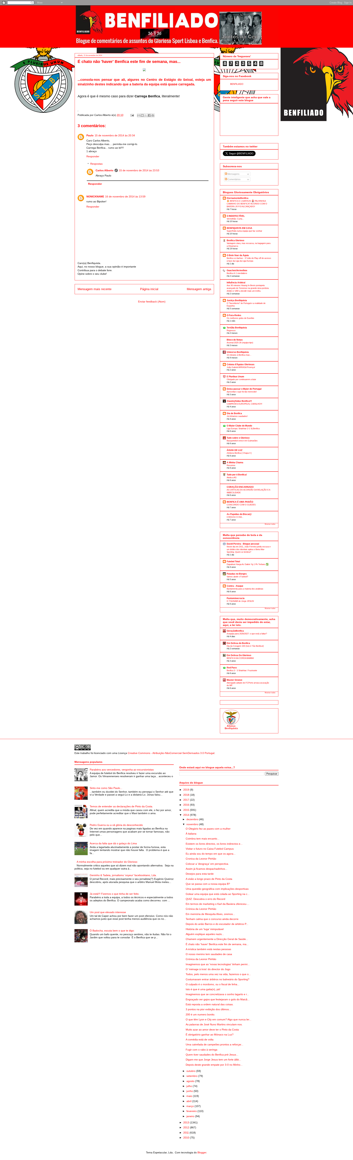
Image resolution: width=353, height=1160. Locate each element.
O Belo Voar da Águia (238, 255)
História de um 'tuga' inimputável (205, 929)
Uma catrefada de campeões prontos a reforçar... (214, 1044)
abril (189, 1101)
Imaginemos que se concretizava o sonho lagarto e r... (217, 994)
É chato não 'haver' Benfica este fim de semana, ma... (217, 944)
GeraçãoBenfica (235, 631)
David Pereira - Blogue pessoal (243, 544)
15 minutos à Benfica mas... (239, 355)
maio (189, 1096)
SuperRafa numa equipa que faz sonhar (244, 231)
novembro (192, 824)
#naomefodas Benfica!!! (239, 401)
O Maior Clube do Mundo (239, 425)
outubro (191, 1070)
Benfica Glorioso (235, 240)
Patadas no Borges (237, 574)
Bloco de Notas (235, 340)
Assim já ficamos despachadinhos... (206, 868)
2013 (186, 1122)
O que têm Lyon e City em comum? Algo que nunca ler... (218, 1019)
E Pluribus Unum (235, 376)
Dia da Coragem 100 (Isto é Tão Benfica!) (245, 646)
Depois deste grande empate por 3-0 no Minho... (214, 1064)
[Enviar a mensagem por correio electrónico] (132, 115)
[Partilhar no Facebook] (149, 115)
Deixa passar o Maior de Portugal (244, 389)
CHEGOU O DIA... (235, 517)
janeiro (190, 1116)
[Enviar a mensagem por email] (139, 115)
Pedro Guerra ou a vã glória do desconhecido (116, 824)
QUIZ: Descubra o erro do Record (205, 898)
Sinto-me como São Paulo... (106, 788)
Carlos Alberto (104, 170)
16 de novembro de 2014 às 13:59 (125, 196)
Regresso (231, 330)
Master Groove (234, 680)
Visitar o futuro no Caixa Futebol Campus (210, 848)
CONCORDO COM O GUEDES (241, 505)
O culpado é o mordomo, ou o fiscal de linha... (212, 984)
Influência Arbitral (236, 282)
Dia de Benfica (234, 413)
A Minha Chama (235, 462)
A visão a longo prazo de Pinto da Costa (209, 878)
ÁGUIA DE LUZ (234, 450)
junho (190, 1091)
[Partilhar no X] (146, 115)
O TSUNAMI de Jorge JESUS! (240, 601)
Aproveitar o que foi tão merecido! (242, 392)
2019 (186, 789)
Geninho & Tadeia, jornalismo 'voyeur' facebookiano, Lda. (123, 875)
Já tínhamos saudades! (237, 416)
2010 (186, 1137)
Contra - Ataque (235, 586)
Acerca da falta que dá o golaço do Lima (113, 843)
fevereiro (191, 1111)
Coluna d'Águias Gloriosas (240, 364)
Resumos (231, 465)
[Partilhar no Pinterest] (153, 115)
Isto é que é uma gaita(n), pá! (203, 989)
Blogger (201, 1152)
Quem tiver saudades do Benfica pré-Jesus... (212, 1054)
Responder (92, 156)
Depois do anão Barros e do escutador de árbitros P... (217, 923)
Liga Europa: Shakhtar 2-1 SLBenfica (243, 428)
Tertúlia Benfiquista (237, 327)
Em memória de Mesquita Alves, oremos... (210, 914)
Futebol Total (233, 561)
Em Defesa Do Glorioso (239, 655)
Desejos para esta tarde (200, 873)
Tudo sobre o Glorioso (238, 438)
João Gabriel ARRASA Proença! (241, 367)
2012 (186, 1127)
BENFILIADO (236, 84)
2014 (186, 814)
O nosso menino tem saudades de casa (209, 954)
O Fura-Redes (234, 315)
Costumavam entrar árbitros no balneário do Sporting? (217, 979)
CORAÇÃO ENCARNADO (240, 487)
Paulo (90, 135)
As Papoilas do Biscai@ (239, 514)
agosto (190, 1081)
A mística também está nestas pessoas (208, 949)
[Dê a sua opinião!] (142, 115)
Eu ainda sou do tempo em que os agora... (211, 853)
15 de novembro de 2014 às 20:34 (115, 135)
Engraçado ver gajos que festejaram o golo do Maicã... (217, 999)
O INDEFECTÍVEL (236, 216)
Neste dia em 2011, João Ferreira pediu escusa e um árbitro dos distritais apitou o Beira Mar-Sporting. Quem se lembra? (249, 549)
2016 (186, 804)
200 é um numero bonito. (200, 1014)
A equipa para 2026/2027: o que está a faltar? (247, 634)
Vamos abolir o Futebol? (237, 576)
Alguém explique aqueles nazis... (205, 934)
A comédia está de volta (199, 1039)
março (190, 1106)
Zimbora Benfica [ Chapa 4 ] (239, 453)
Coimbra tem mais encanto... (202, 838)
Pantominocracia (236, 598)
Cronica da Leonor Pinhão (201, 858)
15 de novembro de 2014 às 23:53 (139, 170)
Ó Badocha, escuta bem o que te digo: (112, 930)
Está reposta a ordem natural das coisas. (209, 1004)
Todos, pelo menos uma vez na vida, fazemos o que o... (218, 974)
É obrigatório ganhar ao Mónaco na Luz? (209, 1034)
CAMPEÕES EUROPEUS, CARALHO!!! (244, 404)
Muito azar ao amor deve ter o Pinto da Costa (212, 1029)
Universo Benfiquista (238, 352)
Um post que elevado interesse (108, 912)
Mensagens (233, 174)
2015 (186, 809)
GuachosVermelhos (237, 270)
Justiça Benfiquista (237, 300)
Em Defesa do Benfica (238, 643)
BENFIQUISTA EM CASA (239, 228)
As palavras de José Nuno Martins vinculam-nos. (214, 1024)
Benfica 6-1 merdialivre (237, 273)
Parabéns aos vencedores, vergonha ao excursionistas (122, 769)
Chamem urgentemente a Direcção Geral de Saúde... (217, 939)
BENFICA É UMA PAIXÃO (240, 502)
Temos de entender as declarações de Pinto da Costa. (121, 806)
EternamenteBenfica (237, 198)
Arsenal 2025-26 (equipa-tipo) (240, 342)
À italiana (191, 833)
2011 (186, 1132)
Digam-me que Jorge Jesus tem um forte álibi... (213, 1059)
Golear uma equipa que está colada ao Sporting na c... (217, 893)
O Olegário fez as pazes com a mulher (208, 828)
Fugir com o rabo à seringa (201, 1049)
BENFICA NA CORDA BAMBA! (240, 658)
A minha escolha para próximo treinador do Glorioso (107, 861)
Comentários (233, 179)
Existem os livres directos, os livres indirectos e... (214, 843)
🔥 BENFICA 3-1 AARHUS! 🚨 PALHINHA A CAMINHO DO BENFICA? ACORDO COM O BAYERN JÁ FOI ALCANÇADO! (247, 204)
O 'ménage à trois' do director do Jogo (208, 969)
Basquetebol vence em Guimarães (242, 441)
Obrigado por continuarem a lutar (241, 379)
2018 (186, 794)
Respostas (96, 163)
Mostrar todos (270, 524)
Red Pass (232, 667)
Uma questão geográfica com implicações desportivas (217, 888)
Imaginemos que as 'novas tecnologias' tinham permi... (218, 964)
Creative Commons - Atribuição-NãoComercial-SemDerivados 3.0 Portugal (171, 753)
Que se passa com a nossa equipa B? (208, 883)
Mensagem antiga (199, 289)
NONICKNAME (95, 196)
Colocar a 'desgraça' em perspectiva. (207, 863)
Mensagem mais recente (94, 289)
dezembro (192, 819)
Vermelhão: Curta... (235, 219)
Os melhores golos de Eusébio (240, 318)
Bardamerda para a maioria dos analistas (245, 589)
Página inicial (149, 289)
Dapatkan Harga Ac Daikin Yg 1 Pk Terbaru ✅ (247, 564)
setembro (192, 1075)
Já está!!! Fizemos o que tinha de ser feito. (114, 893)
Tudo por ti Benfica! (237, 474)
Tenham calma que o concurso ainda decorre (212, 919)
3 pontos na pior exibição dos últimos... (208, 1009)
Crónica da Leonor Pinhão (201, 908)
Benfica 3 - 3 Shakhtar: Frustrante (242, 670)
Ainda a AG (232, 477)
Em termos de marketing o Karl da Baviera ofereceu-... (217, 903)
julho (189, 1086)
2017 (186, 799)
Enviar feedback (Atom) (151, 301)
